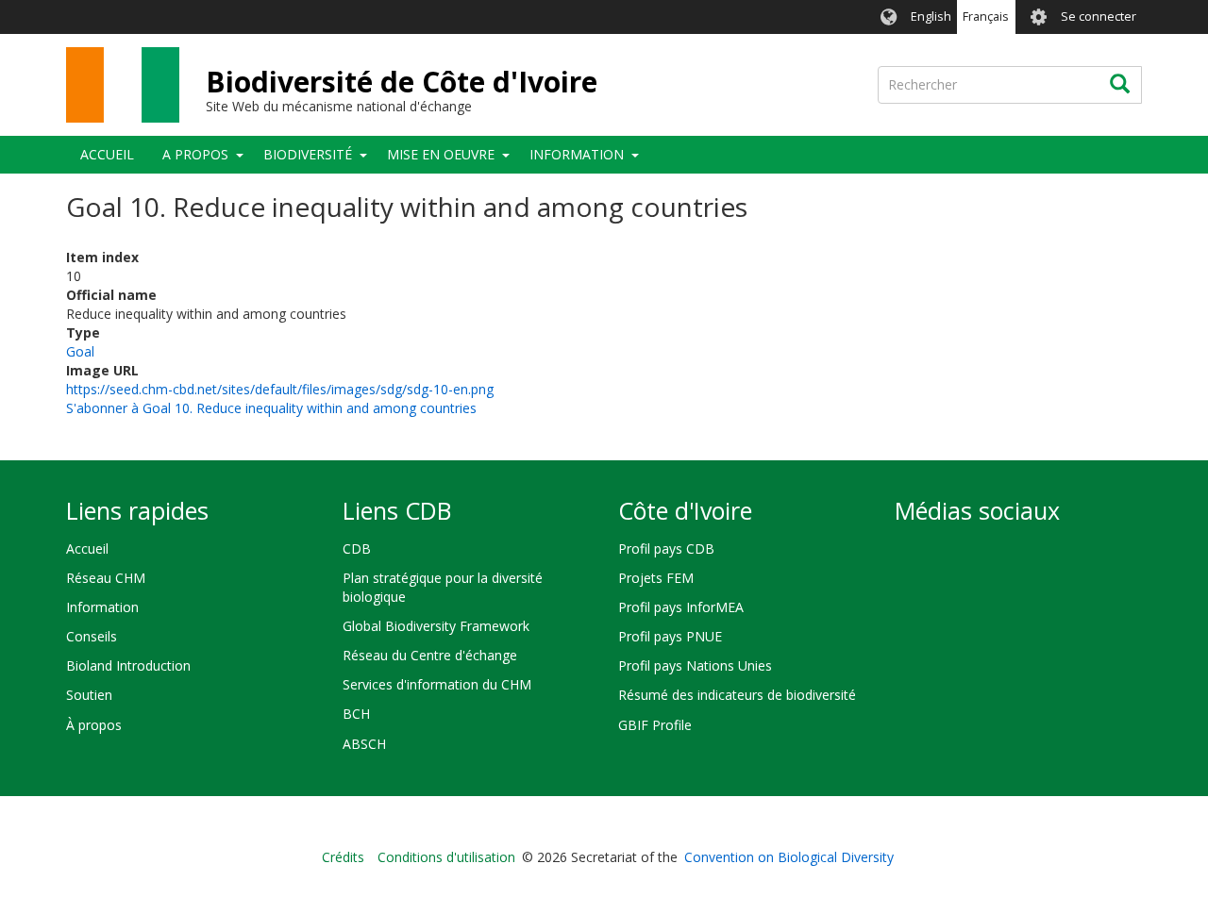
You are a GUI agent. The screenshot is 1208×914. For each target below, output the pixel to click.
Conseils (91, 636)
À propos (94, 725)
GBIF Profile (655, 725)
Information (576, 154)
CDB (357, 548)
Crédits (343, 857)
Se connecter (1098, 16)
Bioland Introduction (128, 665)
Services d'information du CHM (437, 684)
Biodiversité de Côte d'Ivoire (401, 81)
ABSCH (364, 744)
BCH (356, 714)
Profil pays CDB (666, 548)
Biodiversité (307, 154)
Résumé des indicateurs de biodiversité (737, 695)
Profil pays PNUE (670, 636)
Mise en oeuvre (441, 154)
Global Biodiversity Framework (436, 626)
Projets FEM (656, 578)
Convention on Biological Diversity (789, 857)
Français (986, 16)
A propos (195, 154)
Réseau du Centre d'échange (430, 655)
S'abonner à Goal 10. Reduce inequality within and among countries (271, 408)
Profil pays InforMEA (681, 607)
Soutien (89, 695)
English (931, 16)
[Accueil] (122, 85)
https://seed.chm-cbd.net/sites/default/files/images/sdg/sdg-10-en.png (280, 389)
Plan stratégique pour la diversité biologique (443, 587)
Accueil (107, 154)
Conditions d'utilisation (446, 857)
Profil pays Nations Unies (695, 665)
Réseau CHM (105, 578)
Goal (80, 351)
